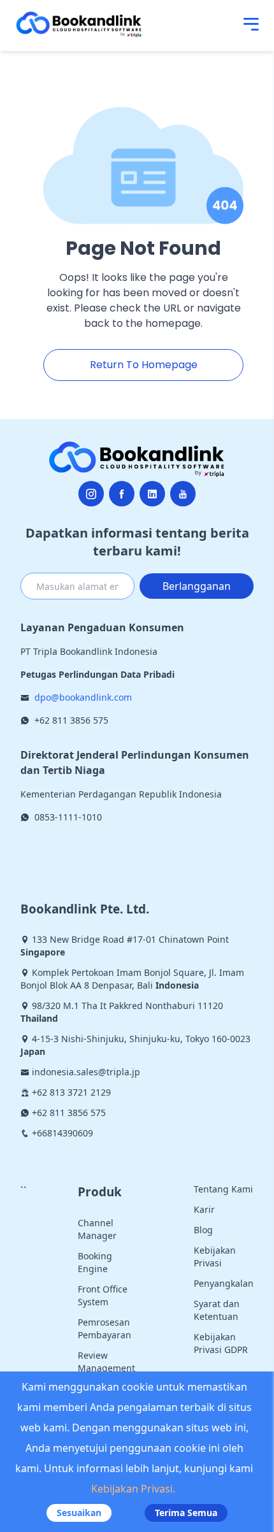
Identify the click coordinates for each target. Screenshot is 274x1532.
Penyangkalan (224, 1283)
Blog (203, 1230)
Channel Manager (97, 1229)
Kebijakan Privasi (215, 1256)
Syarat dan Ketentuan (217, 1310)
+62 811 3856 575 (71, 720)
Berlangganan (196, 586)
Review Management (106, 1361)
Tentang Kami (223, 1189)
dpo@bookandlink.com (83, 697)
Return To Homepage (144, 364)
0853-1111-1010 (68, 817)
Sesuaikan (79, 1513)
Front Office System (102, 1295)
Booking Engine (95, 1262)
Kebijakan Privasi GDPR (221, 1343)
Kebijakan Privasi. (133, 1489)
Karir (204, 1209)
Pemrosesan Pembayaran (104, 1328)
